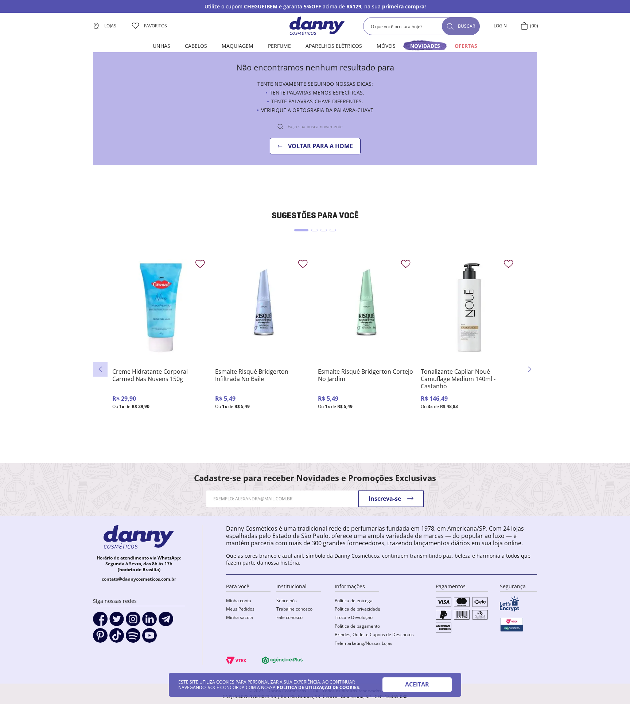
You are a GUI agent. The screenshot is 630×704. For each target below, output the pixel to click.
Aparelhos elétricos (334, 45)
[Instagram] (133, 621)
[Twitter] (116, 621)
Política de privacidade (357, 609)
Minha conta (238, 600)
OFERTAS (466, 45)
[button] (301, 230)
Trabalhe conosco (294, 609)
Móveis (386, 45)
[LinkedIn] (149, 621)
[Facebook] (100, 621)
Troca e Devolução (354, 617)
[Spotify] (133, 637)
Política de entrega (354, 600)
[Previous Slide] (100, 369)
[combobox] (421, 26)
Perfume (279, 45)
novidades (425, 45)
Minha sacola (239, 617)
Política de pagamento (357, 626)
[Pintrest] (100, 637)
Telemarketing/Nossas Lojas (363, 643)
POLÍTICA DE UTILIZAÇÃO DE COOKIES (318, 687)
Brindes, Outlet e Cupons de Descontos (374, 634)
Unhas (161, 45)
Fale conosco (289, 617)
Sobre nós (286, 600)
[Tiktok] (116, 637)
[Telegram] (166, 621)
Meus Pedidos (240, 609)
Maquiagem (237, 45)
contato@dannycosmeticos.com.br (139, 579)
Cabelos (196, 45)
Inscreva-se (385, 499)
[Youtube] (149, 637)
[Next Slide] (529, 369)
